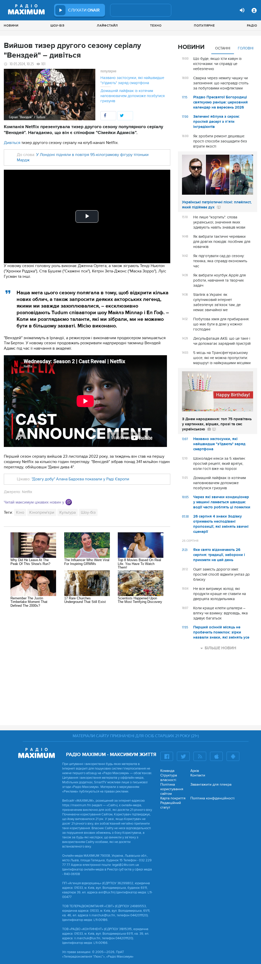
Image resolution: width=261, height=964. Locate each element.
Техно (156, 25)
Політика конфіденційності (212, 798)
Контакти (197, 775)
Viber (69, 502)
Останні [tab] (222, 48)
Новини (11, 25)
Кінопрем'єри (41, 512)
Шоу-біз (57, 25)
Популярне (204, 25)
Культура (67, 512)
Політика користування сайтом (171, 789)
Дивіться (12, 142)
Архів (194, 771)
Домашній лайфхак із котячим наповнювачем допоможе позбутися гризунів (132, 95)
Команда (167, 771)
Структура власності (168, 777)
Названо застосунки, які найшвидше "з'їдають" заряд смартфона (132, 80)
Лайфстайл (107, 25)
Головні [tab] (245, 48)
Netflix (27, 492)
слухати (84, 10)
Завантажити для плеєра (210, 784)
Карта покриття (173, 798)
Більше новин (220, 648)
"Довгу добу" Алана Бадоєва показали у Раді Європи (80, 479)
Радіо (252, 25)
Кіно (20, 512)
